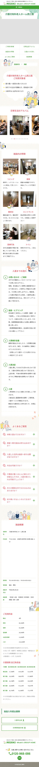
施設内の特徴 (10, 52)
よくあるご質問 (10, 57)
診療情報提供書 (19, 728)
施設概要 (29, 57)
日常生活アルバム (29, 46)
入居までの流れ (29, 52)
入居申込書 (19, 720)
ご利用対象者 (10, 46)
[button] (11, 138)
